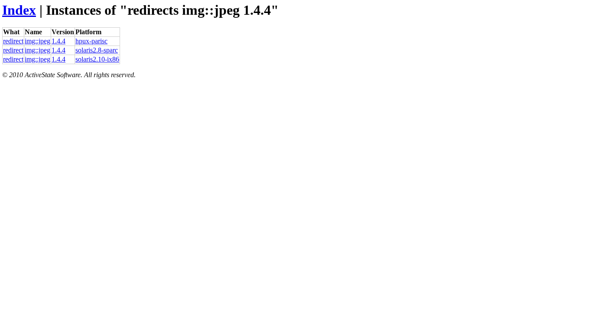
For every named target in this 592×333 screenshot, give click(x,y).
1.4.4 (58, 41)
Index (19, 10)
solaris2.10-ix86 (97, 59)
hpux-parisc (91, 41)
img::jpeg (37, 41)
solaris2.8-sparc (96, 50)
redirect (13, 41)
